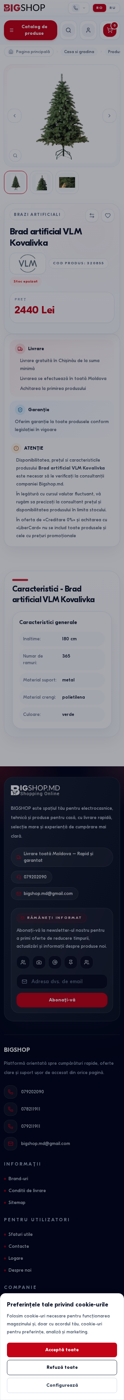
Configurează (62, 1385)
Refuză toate (62, 1367)
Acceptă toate (62, 1350)
